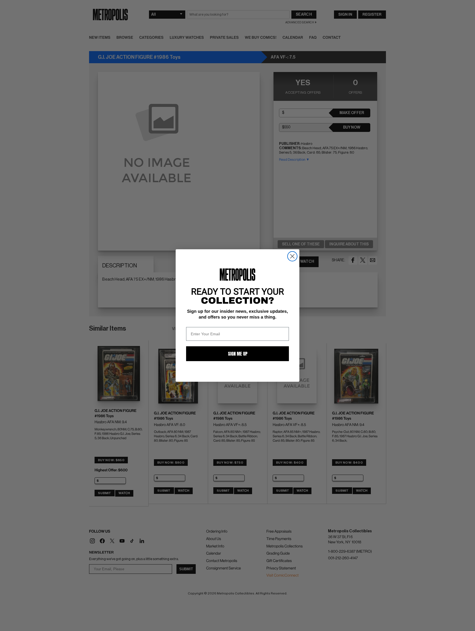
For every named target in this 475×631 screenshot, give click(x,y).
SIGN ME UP (237, 353)
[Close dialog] (292, 256)
